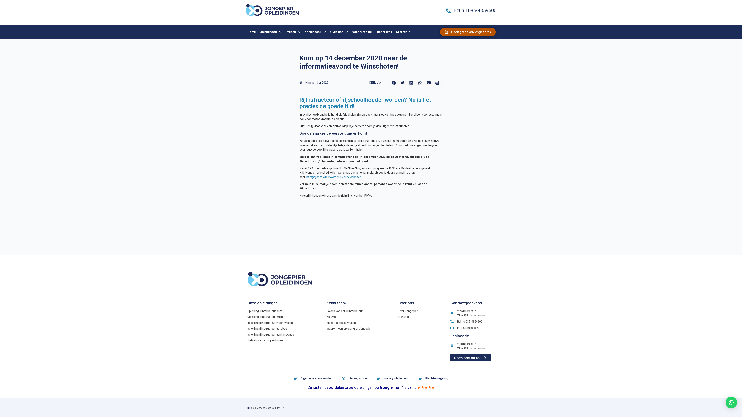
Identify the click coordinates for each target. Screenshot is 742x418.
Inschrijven (384, 32)
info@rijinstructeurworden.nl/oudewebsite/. (334, 177)
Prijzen (291, 32)
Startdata (403, 32)
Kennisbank (313, 32)
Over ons (336, 32)
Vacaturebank (362, 32)
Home (251, 32)
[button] (393, 83)
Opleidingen (268, 32)
